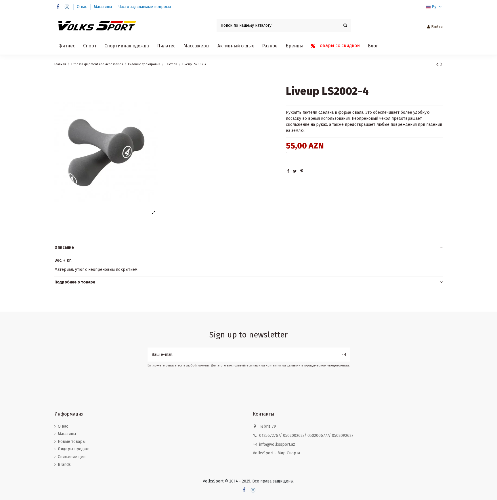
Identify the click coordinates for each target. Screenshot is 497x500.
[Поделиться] (288, 171)
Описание (64, 247)
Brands (64, 464)
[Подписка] (344, 355)
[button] (66, 46)
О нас (82, 6)
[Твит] (295, 171)
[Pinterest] (301, 171)
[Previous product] (438, 64)
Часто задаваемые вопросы (144, 6)
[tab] (248, 247)
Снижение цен (71, 456)
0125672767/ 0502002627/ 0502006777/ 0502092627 (306, 435)
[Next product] (441, 64)
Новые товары (71, 441)
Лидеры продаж (73, 449)
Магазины (103, 6)
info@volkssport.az (277, 444)
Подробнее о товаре (74, 282)
